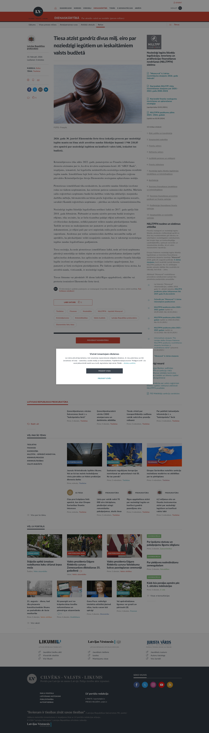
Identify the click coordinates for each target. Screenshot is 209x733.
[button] (104, 378)
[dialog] (104, 366)
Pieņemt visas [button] (104, 371)
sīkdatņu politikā (129, 363)
